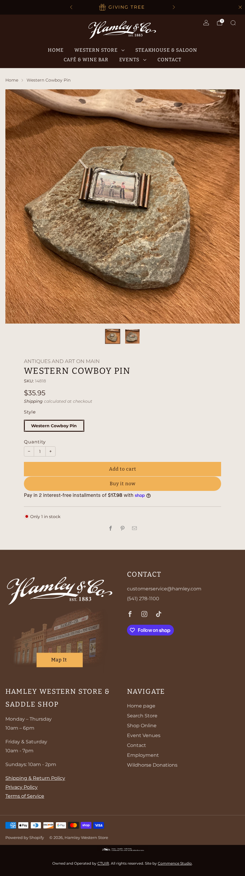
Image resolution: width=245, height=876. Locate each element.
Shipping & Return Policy (35, 778)
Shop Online (142, 725)
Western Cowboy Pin (54, 425)
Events (129, 59)
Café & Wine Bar (86, 59)
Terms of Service (24, 796)
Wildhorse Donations (152, 765)
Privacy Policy (21, 787)
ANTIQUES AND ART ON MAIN (62, 361)
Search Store (142, 716)
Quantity (35, 442)
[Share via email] (134, 528)
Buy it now (123, 483)
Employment (143, 755)
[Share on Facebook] (110, 528)
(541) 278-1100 (143, 598)
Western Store (96, 50)
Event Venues (143, 735)
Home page (141, 706)
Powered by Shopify (24, 837)
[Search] (233, 23)
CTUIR (103, 863)
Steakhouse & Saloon (166, 50)
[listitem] (122, 7)
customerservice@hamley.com (164, 589)
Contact (169, 59)
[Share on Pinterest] (122, 528)
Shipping (33, 401)
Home (56, 50)
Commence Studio (175, 863)
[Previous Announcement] (71, 7)
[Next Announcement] (174, 7)
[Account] (206, 23)
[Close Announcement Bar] (240, 7)
